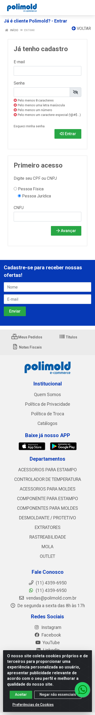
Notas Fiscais (30, 347)
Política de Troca (47, 413)
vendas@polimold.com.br (51, 598)
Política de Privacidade (47, 404)
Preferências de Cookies (33, 705)
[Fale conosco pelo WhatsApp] (82, 689)
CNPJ (19, 207)
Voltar (83, 28)
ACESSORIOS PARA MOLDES (47, 489)
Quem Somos (47, 394)
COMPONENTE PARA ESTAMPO (47, 498)
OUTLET (47, 556)
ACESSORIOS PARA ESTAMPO (47, 469)
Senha (19, 83)
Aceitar (21, 694)
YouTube (51, 642)
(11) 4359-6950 (51, 590)
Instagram (50, 627)
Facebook (51, 635)
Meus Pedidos (29, 337)
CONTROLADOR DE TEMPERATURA (47, 479)
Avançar (68, 230)
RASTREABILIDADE (47, 537)
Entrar (70, 133)
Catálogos (47, 423)
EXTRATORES (48, 527)
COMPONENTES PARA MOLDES (47, 508)
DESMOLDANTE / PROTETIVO (47, 517)
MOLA (47, 546)
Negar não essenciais (58, 694)
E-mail (19, 61)
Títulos (71, 337)
